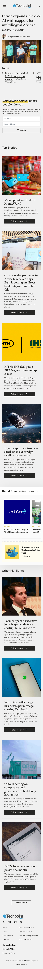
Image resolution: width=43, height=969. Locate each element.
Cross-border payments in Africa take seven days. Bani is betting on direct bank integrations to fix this (21, 282)
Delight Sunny (13, 37)
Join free (23, 130)
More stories (21, 903)
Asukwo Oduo (25, 37)
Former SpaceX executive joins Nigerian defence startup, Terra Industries (20, 625)
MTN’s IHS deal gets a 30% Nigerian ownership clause (20, 370)
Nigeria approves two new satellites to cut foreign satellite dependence (21, 452)
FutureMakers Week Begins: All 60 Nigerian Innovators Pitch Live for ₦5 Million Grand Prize (16, 531)
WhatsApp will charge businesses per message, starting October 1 (19, 706)
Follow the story (17, 221)
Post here (25, 556)
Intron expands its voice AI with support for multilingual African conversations (21, 23)
